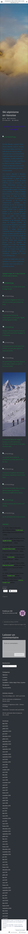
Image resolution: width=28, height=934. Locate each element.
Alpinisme (5, 675)
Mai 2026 (4, 723)
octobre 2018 (5, 769)
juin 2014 (4, 821)
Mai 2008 (5, 911)
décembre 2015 (6, 805)
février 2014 (5, 826)
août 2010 (5, 893)
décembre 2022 (6, 741)
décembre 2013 (6, 828)
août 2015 (5, 808)
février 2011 (5, 885)
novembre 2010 (6, 888)
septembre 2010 (6, 890)
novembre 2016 (6, 795)
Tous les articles (6, 687)
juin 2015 (4, 811)
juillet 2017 (5, 787)
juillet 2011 (5, 875)
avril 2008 (5, 913)
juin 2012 (4, 857)
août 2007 (5, 916)
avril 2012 (4, 862)
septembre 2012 (6, 854)
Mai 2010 (4, 898)
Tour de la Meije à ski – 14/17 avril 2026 (13, 696)
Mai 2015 (4, 813)
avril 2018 (4, 777)
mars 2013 (5, 844)
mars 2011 (5, 882)
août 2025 (5, 726)
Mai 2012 (4, 859)
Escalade (4, 680)
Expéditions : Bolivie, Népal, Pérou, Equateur (13, 682)
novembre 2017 (6, 782)
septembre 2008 (6, 908)
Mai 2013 (4, 839)
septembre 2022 (6, 744)
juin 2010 (4, 895)
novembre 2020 (6, 754)
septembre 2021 (6, 749)
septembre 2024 (6, 731)
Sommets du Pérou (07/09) (10, 622)
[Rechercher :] (9, 666)
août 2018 (5, 772)
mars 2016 (5, 803)
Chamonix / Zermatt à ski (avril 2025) (13, 709)
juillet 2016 (5, 800)
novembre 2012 (6, 852)
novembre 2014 (6, 818)
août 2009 (5, 900)
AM (5, 118)
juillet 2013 (5, 836)
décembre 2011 (6, 870)
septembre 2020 (6, 757)
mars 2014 (5, 823)
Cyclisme (4, 677)
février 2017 (5, 793)
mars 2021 (5, 752)
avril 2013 (4, 841)
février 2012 (5, 867)
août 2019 (5, 764)
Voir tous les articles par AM (9, 613)
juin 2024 (4, 734)
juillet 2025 (5, 728)
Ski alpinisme (12, 118)
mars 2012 (5, 864)
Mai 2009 (5, 903)
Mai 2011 (4, 877)
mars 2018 (5, 780)
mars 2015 (5, 816)
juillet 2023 (5, 739)
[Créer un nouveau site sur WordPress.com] (14, 1)
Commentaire (19, 654)
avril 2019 (4, 767)
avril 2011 (4, 880)
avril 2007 (5, 918)
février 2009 (5, 905)
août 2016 (5, 798)
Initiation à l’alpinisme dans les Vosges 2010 (14, 625)
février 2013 (5, 846)
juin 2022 (4, 746)
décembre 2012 (6, 849)
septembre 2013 (6, 834)
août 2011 (4, 872)
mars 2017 (5, 790)
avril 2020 (5, 759)
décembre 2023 (6, 736)
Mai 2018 (4, 775)
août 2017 (5, 785)
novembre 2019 (6, 762)
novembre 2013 (6, 831)
